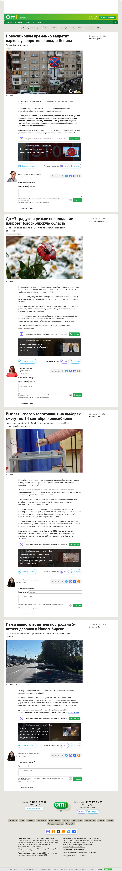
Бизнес (22, 820)
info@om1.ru (37, 805)
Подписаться (74, 139)
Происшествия (90, 820)
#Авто (8, 48)
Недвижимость (77, 820)
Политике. (100, 869)
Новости (9, 22)
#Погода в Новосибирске (14, 234)
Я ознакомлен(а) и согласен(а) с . (34, 202)
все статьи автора (23, 177)
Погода (57, 820)
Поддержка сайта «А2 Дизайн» (74, 856)
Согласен (108, 869)
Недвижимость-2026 (92, 28)
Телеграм (76, 166)
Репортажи (18, 22)
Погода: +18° (92, 17)
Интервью (100, 820)
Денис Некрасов (95, 38)
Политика (66, 820)
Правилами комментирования (42, 202)
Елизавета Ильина (96, 416)
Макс (66, 166)
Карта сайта (70, 824)
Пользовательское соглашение (73, 850)
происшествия (73, 712)
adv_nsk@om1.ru (91, 805)
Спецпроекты (29, 22)
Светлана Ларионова (97, 221)
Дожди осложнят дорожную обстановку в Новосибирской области (34, 347)
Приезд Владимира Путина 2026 (71, 28)
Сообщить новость (28, 166)
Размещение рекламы (55, 824)
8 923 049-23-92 (38, 802)
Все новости (13, 820)
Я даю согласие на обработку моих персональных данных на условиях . (40, 199)
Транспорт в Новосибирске (31, 28)
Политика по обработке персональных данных (79, 853)
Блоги (39, 22)
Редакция (110, 820)
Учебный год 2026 (50, 28)
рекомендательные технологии (74, 847)
